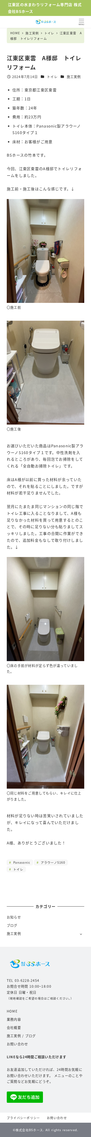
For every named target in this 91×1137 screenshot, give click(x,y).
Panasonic (21, 862)
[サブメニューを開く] (80, 933)
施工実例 (74, 76)
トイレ (52, 76)
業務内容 (14, 1019)
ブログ (12, 925)
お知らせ (14, 917)
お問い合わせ (17, 1044)
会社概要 (14, 1027)
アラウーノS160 (52, 862)
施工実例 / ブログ (21, 1035)
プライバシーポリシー (23, 1117)
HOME (12, 1011)
